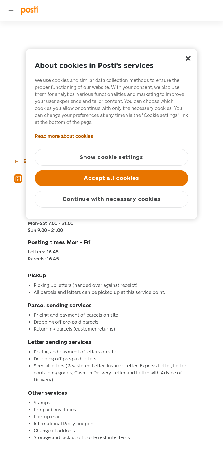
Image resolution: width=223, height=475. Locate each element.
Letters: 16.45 (43, 252)
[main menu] (11, 10)
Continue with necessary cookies (111, 199)
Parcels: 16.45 (43, 259)
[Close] (188, 58)
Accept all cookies (111, 178)
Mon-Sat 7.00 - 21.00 (50, 223)
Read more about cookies (64, 136)
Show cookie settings (111, 157)
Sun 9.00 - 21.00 (45, 230)
